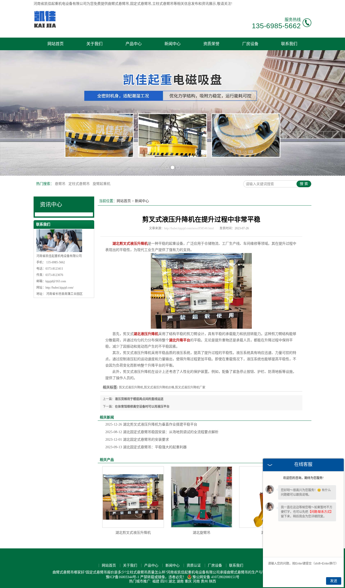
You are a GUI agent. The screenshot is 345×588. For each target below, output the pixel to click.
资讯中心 (51, 204)
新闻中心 (172, 44)
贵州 (204, 581)
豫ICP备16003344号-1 (122, 577)
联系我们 (289, 44)
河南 (196, 581)
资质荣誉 (211, 44)
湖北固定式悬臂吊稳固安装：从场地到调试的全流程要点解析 (161, 432)
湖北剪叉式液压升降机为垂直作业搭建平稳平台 (151, 424)
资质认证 (194, 565)
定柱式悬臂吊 (79, 184)
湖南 (180, 581)
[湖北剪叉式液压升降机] (133, 497)
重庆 (188, 581)
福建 (155, 581)
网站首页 (55, 44)
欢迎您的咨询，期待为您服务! (303, 478)
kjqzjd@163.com (55, 281)
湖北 (172, 581)
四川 (163, 581)
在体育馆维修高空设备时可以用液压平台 (142, 406)
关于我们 (94, 44)
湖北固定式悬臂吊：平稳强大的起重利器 (146, 447)
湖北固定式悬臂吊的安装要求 (137, 439)
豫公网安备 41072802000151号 (215, 577)
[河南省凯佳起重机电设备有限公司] (45, 28)
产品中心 (134, 44)
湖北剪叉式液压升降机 (133, 533)
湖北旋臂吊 (201, 533)
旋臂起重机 (101, 184)
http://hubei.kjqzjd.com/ (59, 287)
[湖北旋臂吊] (201, 497)
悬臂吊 (60, 184)
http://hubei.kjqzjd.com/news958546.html (189, 228)
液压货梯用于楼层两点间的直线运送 (139, 399)
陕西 (212, 581)
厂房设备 (250, 44)
